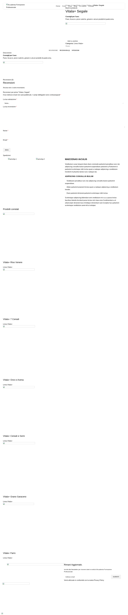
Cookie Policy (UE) (115, 594)
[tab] (53, 50)
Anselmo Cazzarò (72, 598)
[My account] (114, 6)
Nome (5, 131)
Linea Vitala (91, 594)
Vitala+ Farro (9, 553)
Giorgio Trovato (71, 590)
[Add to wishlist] (16, 258)
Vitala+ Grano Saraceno (14, 496)
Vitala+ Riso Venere (12, 262)
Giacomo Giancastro (73, 602)
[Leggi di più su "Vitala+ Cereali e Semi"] (5, 432)
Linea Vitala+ (78, 43)
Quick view (10, 258)
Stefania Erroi (70, 594)
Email (5, 140)
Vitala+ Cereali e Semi (14, 436)
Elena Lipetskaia (71, 605)
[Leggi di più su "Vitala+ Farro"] (5, 549)
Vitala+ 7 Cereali (11, 319)
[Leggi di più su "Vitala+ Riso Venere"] (5, 258)
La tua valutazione (10, 99)
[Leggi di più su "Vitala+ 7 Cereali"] (5, 315)
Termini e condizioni (115, 598)
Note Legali (112, 590)
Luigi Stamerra (71, 587)
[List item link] (16, 600)
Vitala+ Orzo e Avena (13, 380)
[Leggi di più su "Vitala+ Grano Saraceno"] (5, 492)
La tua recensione (10, 107)
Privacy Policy (99, 580)
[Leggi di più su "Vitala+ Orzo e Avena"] (5, 375)
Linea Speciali (92, 590)
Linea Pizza (91, 587)
